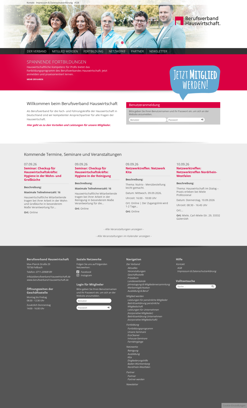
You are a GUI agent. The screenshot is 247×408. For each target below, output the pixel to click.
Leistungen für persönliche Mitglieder (147, 300)
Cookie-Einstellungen (234, 405)
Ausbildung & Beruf (137, 290)
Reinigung (132, 350)
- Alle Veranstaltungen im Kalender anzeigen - (124, 236)
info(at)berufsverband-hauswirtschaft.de (48, 276)
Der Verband (36, 51)
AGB (76, 2)
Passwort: (184, 121)
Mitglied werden (65, 51)
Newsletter (158, 51)
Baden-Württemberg (138, 363)
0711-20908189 (44, 272)
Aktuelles (132, 268)
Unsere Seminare (136, 332)
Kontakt (30, 2)
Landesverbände (136, 281)
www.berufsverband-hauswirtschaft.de (47, 279)
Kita (129, 357)
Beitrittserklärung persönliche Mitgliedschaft (143, 305)
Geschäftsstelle (135, 274)
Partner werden (135, 379)
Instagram (86, 275)
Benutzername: (146, 121)
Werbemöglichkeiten (138, 287)
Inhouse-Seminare (137, 338)
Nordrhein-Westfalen (138, 367)
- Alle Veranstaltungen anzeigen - (123, 229)
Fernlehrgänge (135, 341)
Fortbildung (93, 51)
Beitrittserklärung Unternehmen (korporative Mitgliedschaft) (144, 318)
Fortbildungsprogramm (140, 328)
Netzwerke (117, 51)
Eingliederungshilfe (137, 360)
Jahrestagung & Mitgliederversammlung (148, 284)
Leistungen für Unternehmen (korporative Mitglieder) (143, 311)
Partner (137, 51)
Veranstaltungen (136, 271)
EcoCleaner (133, 335)
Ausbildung (133, 354)
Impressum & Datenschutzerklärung (54, 2)
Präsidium (132, 277)
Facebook (85, 272)
